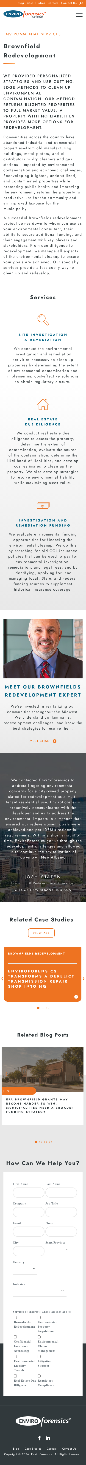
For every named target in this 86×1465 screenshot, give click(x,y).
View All (41, 933)
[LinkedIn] (48, 1438)
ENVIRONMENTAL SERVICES (32, 34)
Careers (53, 3)
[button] (38, 1008)
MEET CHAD (40, 741)
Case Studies (36, 3)
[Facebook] (39, 1438)
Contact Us (69, 3)
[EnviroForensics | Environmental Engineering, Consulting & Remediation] (43, 1422)
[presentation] (2, 978)
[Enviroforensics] (24, 14)
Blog (21, 3)
